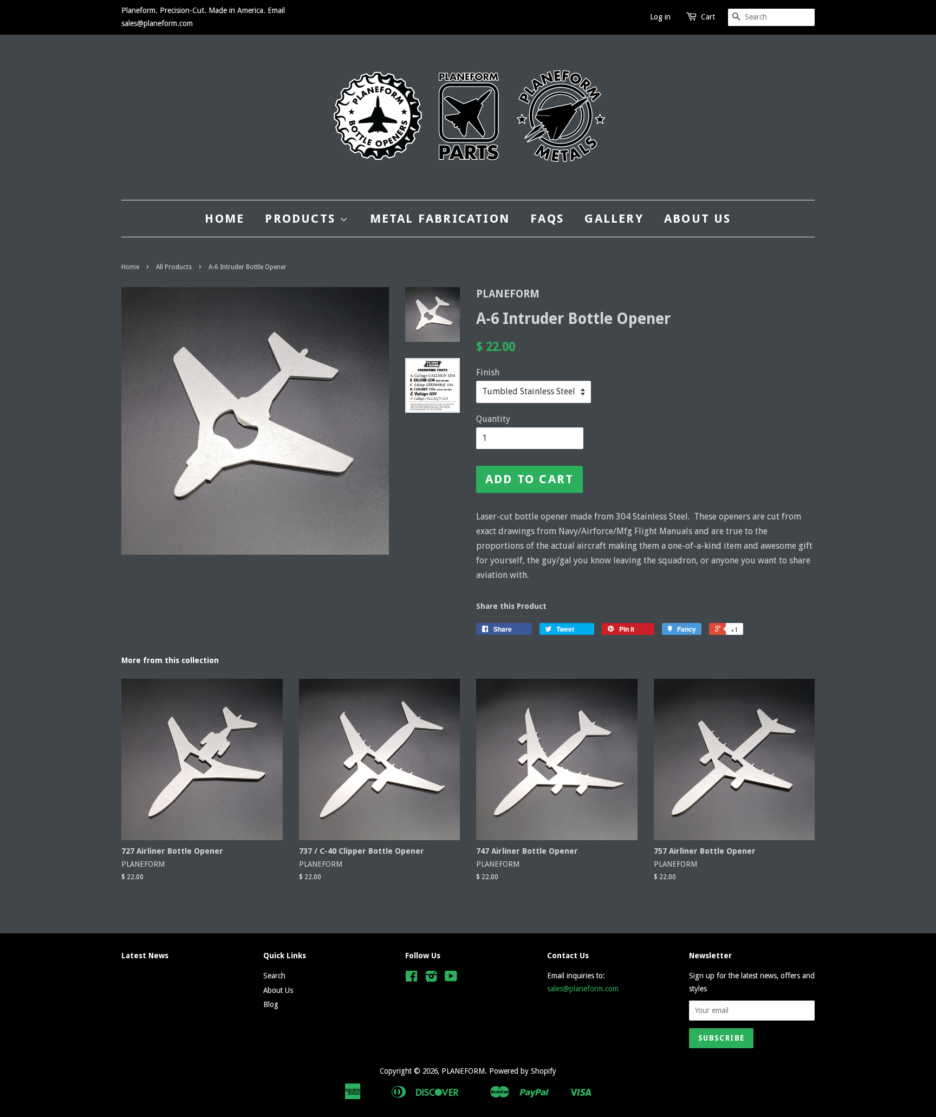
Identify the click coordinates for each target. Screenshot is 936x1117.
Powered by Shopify (522, 1071)
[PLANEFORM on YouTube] (451, 978)
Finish (487, 372)
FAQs (547, 218)
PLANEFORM (463, 1071)
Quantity (493, 419)
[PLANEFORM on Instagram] (431, 978)
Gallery (613, 218)
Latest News (144, 955)
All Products (174, 267)
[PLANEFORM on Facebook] (411, 978)
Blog (270, 1004)
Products (302, 218)
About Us (697, 218)
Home (224, 218)
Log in (660, 16)
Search (274, 975)
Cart (708, 16)
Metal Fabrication (440, 218)
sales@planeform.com (583, 988)
